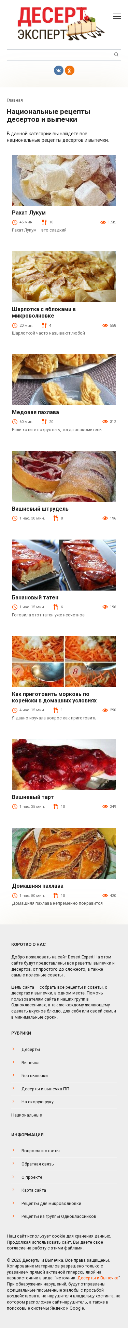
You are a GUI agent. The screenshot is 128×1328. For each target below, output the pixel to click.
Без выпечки (35, 1075)
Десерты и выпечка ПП (45, 1088)
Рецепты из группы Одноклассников (59, 1216)
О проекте (32, 1177)
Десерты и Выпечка (97, 1277)
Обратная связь (38, 1164)
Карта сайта (34, 1190)
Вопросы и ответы (41, 1150)
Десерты (31, 1049)
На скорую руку (38, 1101)
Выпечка (31, 1062)
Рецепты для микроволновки (51, 1203)
